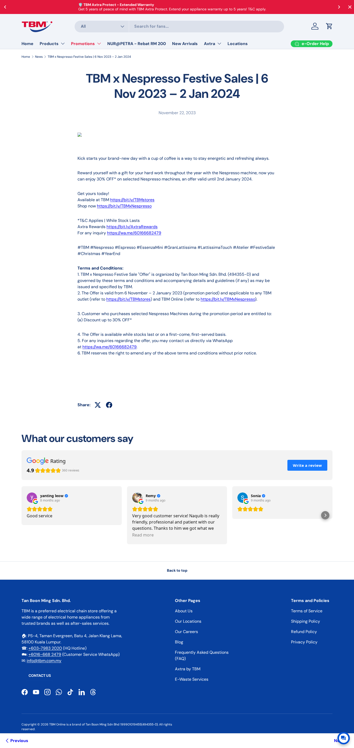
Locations (238, 43)
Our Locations (188, 621)
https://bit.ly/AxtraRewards (132, 226)
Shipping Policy (305, 621)
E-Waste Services (191, 679)
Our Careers (186, 631)
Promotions (83, 43)
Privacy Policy (304, 642)
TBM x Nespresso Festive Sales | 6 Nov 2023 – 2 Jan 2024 (89, 57)
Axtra (209, 43)
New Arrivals (185, 43)
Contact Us (40, 675)
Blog (179, 642)
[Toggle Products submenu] (63, 43)
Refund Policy (304, 631)
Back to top (177, 570)
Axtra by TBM (187, 669)
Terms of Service (306, 611)
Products (49, 43)
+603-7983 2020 (45, 648)
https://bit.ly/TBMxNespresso (124, 206)
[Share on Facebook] (109, 405)
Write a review (307, 465)
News (39, 57)
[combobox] (179, 26)
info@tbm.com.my (44, 660)
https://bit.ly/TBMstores (132, 199)
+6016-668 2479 (45, 654)
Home (27, 43)
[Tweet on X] (97, 405)
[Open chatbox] (343, 738)
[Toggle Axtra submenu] (219, 43)
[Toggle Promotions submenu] (99, 43)
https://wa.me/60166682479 (134, 233)
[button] (329, 26)
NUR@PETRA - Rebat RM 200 (136, 43)
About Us (184, 611)
